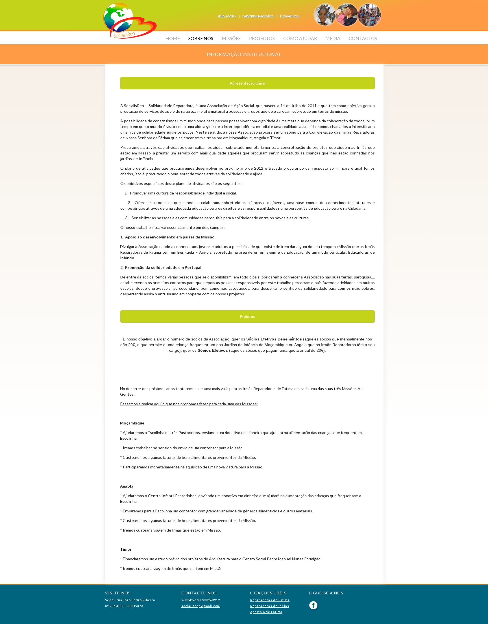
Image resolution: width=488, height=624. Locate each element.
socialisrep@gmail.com (200, 606)
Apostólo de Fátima (266, 612)
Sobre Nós (200, 38)
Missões (231, 38)
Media (332, 38)
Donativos (289, 16)
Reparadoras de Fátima (270, 600)
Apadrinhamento (258, 16)
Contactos (363, 38)
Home (172, 38)
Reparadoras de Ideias (269, 606)
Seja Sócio (226, 16)
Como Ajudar (300, 38)
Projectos (262, 38)
